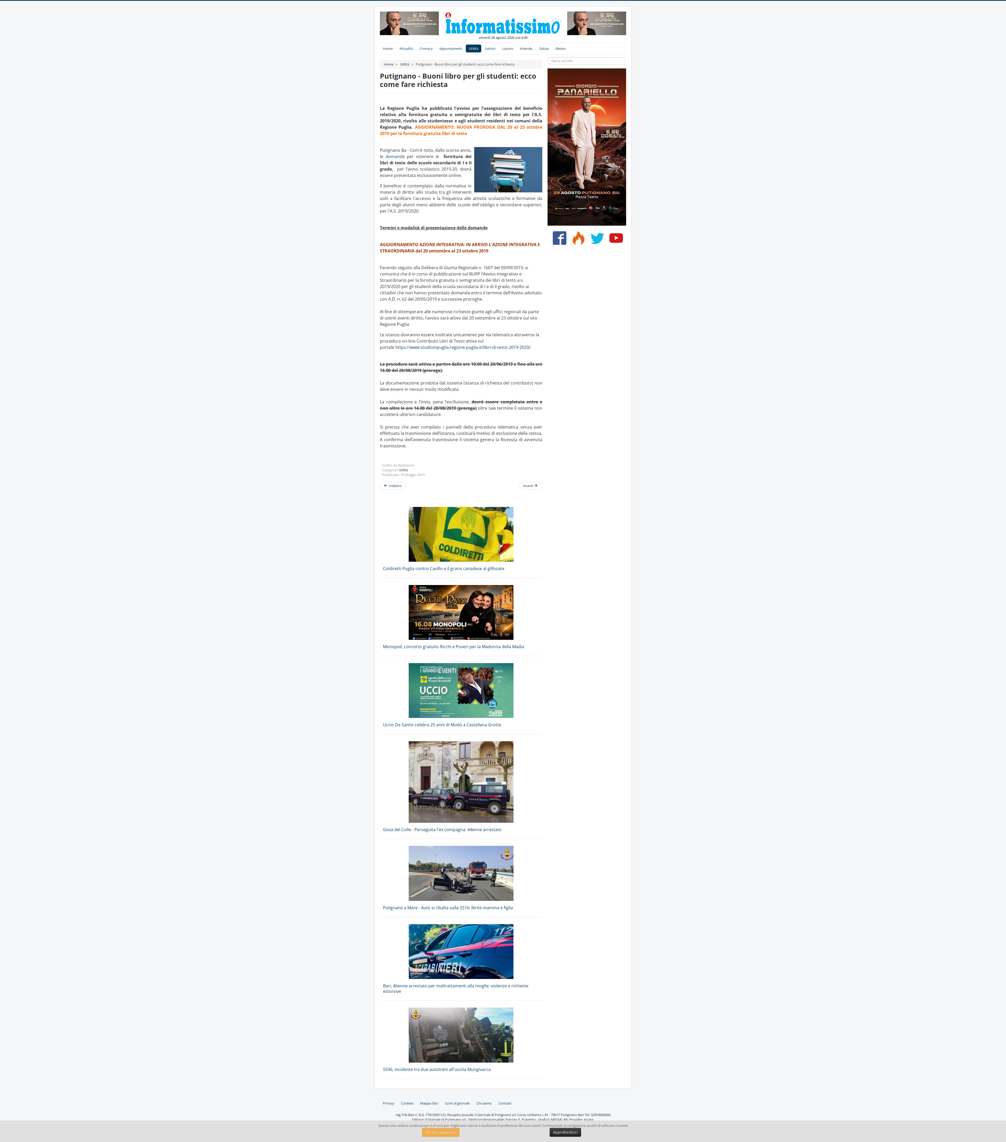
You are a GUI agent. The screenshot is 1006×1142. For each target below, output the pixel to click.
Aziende (526, 48)
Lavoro (507, 48)
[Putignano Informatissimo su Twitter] (596, 240)
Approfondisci (565, 1132)
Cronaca (426, 48)
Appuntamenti (450, 48)
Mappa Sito (429, 1103)
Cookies (407, 1103)
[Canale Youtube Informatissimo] (615, 240)
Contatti (505, 1103)
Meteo (561, 48)
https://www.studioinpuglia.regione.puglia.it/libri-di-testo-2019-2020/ (463, 347)
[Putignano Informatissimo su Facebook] (558, 240)
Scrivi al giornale (457, 1103)
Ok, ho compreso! (440, 1132)
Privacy (388, 1103)
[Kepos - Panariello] (587, 146)
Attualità (406, 48)
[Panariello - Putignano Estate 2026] (409, 22)
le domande (392, 156)
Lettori (490, 48)
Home (388, 48)
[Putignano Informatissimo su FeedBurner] (577, 240)
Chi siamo (484, 1103)
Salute (544, 48)
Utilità (473, 48)
